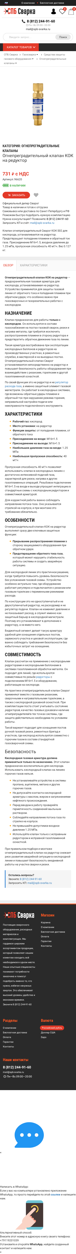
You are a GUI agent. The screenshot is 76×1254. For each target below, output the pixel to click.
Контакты (46, 946)
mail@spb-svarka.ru (38, 29)
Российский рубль (52, 1027)
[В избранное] (36, 195)
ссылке (55, 1194)
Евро (43, 1037)
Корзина (45, 922)
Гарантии (46, 941)
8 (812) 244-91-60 (57, 218)
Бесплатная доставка (52, 3)
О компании (28, 3)
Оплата (45, 936)
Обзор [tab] (8, 265)
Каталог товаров (19, 47)
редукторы (43, 676)
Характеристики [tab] (33, 265)
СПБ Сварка (11, 54)
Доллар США (48, 1032)
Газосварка (29, 54)
